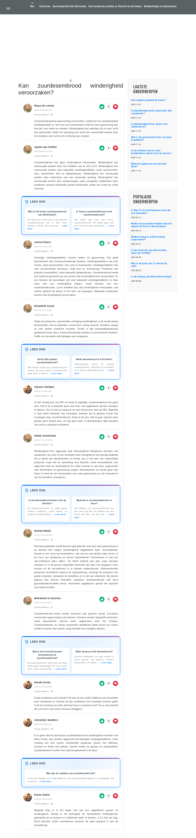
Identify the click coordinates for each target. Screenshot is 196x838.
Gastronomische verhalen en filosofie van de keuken (115, 6)
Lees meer (57, 373)
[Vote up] (101, 106)
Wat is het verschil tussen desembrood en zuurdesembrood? (47, 654)
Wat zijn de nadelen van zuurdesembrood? (70, 773)
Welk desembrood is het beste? (94, 359)
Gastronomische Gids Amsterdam (69, 6)
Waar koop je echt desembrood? (94, 651)
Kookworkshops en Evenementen (160, 6)
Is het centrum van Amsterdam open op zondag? (149, 251)
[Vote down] (115, 106)
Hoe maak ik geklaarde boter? (148, 100)
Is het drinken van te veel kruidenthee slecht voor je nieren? (151, 152)
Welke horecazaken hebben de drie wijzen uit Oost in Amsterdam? (151, 225)
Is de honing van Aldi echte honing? (151, 276)
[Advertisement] (98, 40)
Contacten (44, 6)
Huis (32, 6)
